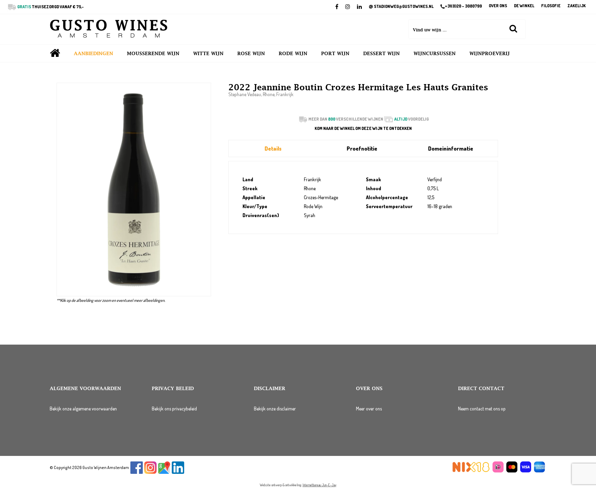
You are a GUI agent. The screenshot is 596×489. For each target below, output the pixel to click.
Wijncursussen (435, 53)
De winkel (524, 6)
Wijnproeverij (489, 53)
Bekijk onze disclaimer (275, 408)
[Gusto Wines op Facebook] (136, 472)
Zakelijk (576, 6)
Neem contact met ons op (482, 408)
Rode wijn (293, 53)
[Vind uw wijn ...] (513, 28)
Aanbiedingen (93, 53)
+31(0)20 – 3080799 (463, 6)
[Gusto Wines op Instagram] (150, 472)
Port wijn (335, 53)
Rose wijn (251, 53)
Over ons (498, 6)
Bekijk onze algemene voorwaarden (83, 408)
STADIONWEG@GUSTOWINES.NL (401, 6)
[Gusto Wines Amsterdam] (109, 29)
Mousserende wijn (153, 53)
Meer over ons (369, 408)
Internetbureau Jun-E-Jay (319, 485)
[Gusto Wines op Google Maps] (164, 472)
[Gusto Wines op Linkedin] (178, 472)
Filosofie (550, 6)
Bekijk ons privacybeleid (174, 408)
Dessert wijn (381, 53)
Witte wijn (208, 53)
